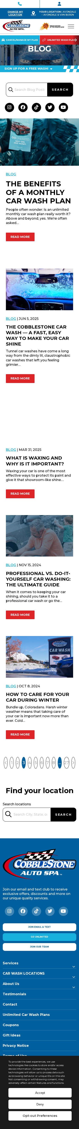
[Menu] (71, 26)
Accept (40, 1093)
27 (66, 762)
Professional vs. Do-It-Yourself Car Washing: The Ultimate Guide (38, 579)
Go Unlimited (39, 937)
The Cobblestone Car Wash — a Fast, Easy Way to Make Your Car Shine (37, 335)
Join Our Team (39, 946)
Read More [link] (20, 237)
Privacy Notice (16, 1046)
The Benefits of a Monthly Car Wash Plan (38, 192)
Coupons (11, 1025)
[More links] (75, 40)
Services (10, 963)
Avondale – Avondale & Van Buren (59, 13)
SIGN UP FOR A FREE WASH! (26, 68)
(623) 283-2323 (20, 4)
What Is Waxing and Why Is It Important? (35, 460)
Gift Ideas (11, 1035)
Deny (40, 1104)
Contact (10, 1004)
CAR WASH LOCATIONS (24, 973)
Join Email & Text (39, 927)
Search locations (17, 804)
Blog (11, 174)
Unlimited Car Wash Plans (26, 1015)
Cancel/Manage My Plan (22, 40)
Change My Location (15, 13)
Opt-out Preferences (40, 1116)
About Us (11, 984)
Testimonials (14, 994)
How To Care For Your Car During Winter (37, 697)
